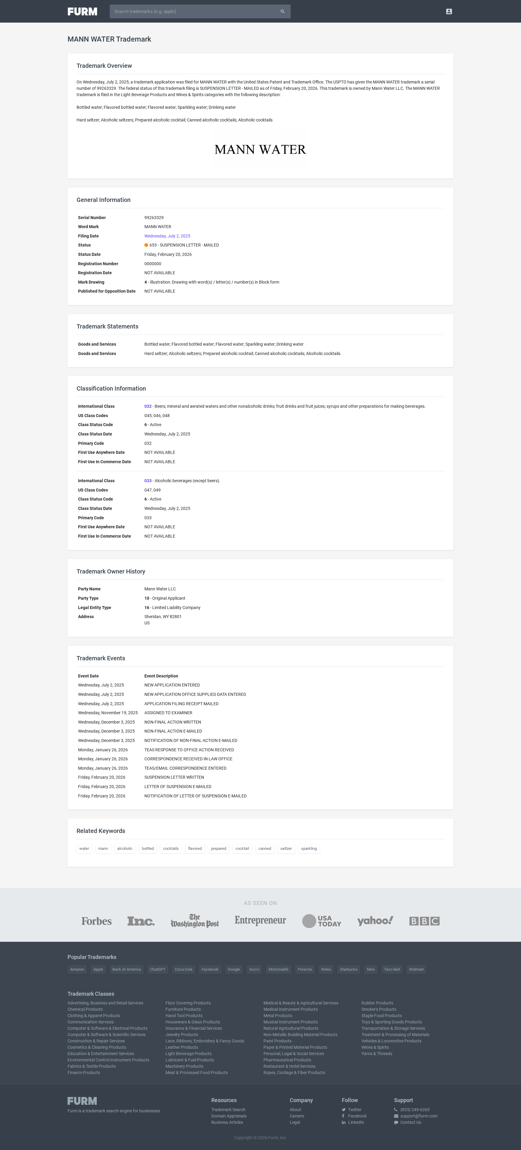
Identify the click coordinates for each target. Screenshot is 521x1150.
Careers (297, 1116)
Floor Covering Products (188, 1003)
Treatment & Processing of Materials (395, 1034)
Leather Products (182, 1047)
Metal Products (278, 1015)
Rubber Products (377, 1003)
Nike (371, 969)
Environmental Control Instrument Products (108, 1059)
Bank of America (126, 969)
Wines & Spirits (375, 1047)
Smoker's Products (379, 1009)
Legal (295, 1122)
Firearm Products (84, 1072)
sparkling (309, 848)
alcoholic (125, 848)
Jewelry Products (182, 1034)
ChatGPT (158, 969)
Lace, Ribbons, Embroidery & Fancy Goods (205, 1040)
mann (103, 848)
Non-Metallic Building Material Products (300, 1034)
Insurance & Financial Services (194, 1028)
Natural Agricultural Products (291, 1028)
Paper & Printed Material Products (295, 1047)
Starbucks (349, 969)
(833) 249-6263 (414, 1109)
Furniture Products (183, 1009)
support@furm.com (418, 1116)
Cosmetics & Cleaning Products (97, 1047)
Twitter (354, 1109)
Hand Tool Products (184, 1015)
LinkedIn (355, 1122)
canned (264, 848)
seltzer (286, 848)
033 (148, 480)
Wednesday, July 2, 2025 (167, 236)
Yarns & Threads (377, 1053)
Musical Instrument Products (291, 1022)
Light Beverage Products (189, 1053)
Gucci (254, 969)
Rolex (326, 969)
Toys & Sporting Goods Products (392, 1022)
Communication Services (91, 1022)
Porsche (305, 969)
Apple (98, 969)
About (295, 1109)
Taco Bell (392, 969)
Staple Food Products (382, 1015)
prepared (218, 848)
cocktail (242, 848)
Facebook (210, 969)
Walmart (416, 969)
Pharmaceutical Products (287, 1059)
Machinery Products (184, 1066)
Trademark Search (228, 1109)
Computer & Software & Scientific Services (107, 1034)
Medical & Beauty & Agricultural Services (301, 1003)
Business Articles (227, 1122)
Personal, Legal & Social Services (294, 1053)
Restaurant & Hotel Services (289, 1066)
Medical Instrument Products (291, 1009)
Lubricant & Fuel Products (190, 1059)
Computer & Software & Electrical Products (107, 1028)
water (84, 848)
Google (234, 969)
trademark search (102, 1110)
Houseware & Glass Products (193, 1022)
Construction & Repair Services (96, 1040)
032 (148, 406)
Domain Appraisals (229, 1116)
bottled (148, 848)
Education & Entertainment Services (101, 1053)
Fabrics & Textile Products (92, 1066)
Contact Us (410, 1122)
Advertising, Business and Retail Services (105, 1003)
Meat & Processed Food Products (197, 1072)
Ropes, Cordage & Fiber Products (294, 1072)
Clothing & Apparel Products (94, 1015)
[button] (449, 11)
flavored (195, 848)
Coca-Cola (183, 969)
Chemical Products (85, 1009)
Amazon (77, 969)
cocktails (171, 848)
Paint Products (278, 1040)
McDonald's (279, 969)
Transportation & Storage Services (393, 1028)
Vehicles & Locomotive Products (392, 1040)
